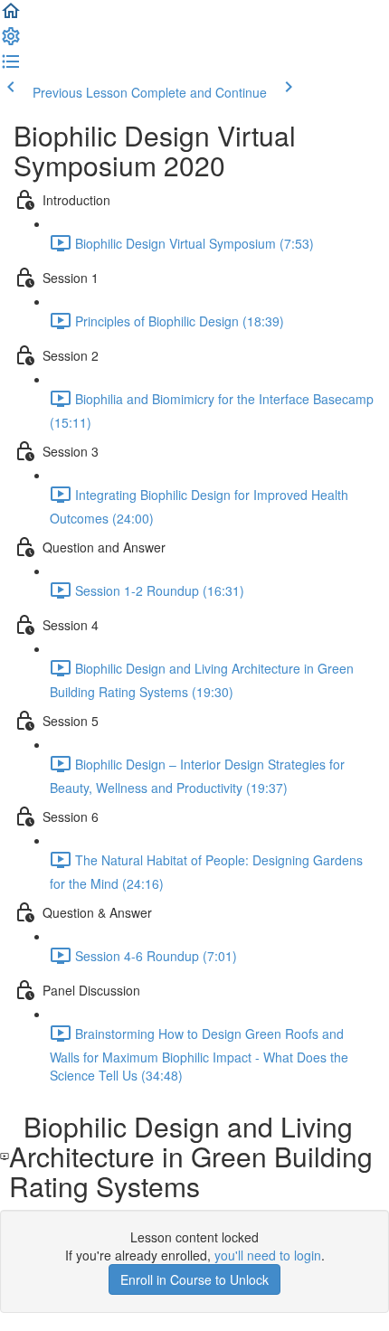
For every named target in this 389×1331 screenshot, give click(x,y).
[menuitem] (11, 42)
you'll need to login (267, 1255)
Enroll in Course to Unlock (194, 1279)
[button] (11, 16)
